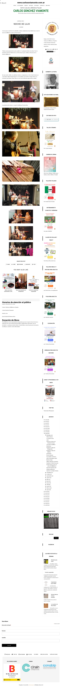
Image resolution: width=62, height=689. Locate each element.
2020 (46, 430)
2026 (46, 419)
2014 (46, 496)
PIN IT (34, 264)
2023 (46, 425)
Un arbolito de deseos (51, 456)
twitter (15, 654)
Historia (31, 5)
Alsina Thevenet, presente (52, 461)
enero (47, 489)
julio (47, 479)
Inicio (15, 5)
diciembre (48, 435)
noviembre (48, 472)
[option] (8, 283)
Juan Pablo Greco (20, 21)
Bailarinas (48, 446)
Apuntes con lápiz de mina (52, 470)
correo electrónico (16, 326)
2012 (46, 500)
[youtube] (4, 3)
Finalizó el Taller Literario (52, 463)
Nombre (4, 630)
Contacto (42, 5)
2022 (46, 426)
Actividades (20, 5)
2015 (46, 494)
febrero (48, 488)
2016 (46, 493)
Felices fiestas (49, 436)
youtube (30, 654)
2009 (46, 505)
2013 (46, 498)
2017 (46, 491)
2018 (46, 433)
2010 (46, 503)
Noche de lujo (49, 460)
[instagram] (5, 3)
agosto (48, 477)
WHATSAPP (28, 264)
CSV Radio (36, 5)
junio (47, 481)
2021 (46, 428)
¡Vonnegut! (48, 453)
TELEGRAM (21, 264)
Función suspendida (49, 572)
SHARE (8, 264)
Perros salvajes (49, 455)
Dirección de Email (6, 625)
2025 (46, 421)
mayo (47, 482)
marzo (47, 486)
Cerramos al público (50, 444)
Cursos (26, 5)
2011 (46, 501)
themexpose (31, 685)
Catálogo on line (53, 654)
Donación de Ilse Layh (51, 467)
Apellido (4, 637)
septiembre (48, 476)
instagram (22, 654)
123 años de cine (50, 438)
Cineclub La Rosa (44, 654)
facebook (8, 654)
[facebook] (0, 3)
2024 (46, 423)
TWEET (14, 264)
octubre (48, 474)
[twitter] (2, 3)
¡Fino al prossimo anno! (51, 458)
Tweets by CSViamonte (49, 410)
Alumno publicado (50, 469)
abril (47, 484)
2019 (46, 431)
